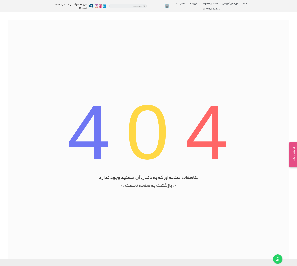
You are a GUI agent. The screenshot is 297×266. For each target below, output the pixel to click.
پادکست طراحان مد (211, 8)
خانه (245, 3)
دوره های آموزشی (230, 3)
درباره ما (193, 3)
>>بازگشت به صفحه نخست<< (149, 185)
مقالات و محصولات (210, 3)
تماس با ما (180, 3)
